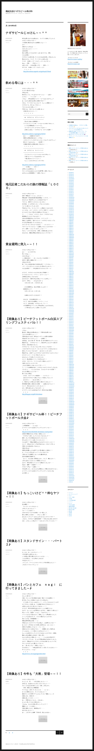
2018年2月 (71, 250)
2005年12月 (71, 457)
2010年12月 (71, 364)
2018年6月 (71, 243)
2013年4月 (71, 321)
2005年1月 (71, 474)
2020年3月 (71, 211)
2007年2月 (71, 435)
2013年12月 (71, 308)
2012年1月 (71, 344)
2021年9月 (71, 186)
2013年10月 (71, 311)
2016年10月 (71, 273)
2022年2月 (71, 182)
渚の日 (70, 514)
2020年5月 (71, 208)
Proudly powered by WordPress (27, 744)
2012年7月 (71, 335)
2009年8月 (71, 389)
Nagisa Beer (73, 152)
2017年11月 (71, 254)
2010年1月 (71, 381)
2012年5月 (71, 338)
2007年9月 (71, 424)
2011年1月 (71, 363)
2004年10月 (71, 479)
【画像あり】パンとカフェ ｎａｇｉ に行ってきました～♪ (34, 586)
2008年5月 (71, 412)
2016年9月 (71, 274)
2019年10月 (71, 219)
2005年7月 (71, 465)
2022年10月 (71, 178)
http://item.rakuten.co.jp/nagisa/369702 (33, 164)
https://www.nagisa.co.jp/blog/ (75, 59)
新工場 (70, 511)
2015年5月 (71, 282)
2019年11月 (71, 217)
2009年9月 (71, 387)
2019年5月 (71, 226)
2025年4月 (71, 174)
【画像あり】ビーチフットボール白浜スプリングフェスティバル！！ (34, 320)
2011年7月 (71, 353)
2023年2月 (71, 177)
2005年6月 (71, 466)
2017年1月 (71, 270)
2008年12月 (71, 401)
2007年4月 (71, 432)
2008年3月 (71, 415)
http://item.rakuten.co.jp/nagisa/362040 (34, 134)
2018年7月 (71, 242)
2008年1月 (71, 418)
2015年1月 (71, 288)
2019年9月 (71, 220)
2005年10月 (71, 460)
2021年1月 (71, 195)
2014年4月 (71, 302)
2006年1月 (71, 455)
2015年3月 (71, 285)
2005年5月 (71, 468)
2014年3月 (71, 304)
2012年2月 (71, 342)
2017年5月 (71, 264)
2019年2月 (71, 231)
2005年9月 (71, 462)
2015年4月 (71, 284)
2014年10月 (71, 293)
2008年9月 (71, 406)
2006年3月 (71, 452)
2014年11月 (71, 291)
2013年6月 (71, 318)
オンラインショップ (73, 494)
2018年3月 (71, 248)
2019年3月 (71, 230)
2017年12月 (71, 253)
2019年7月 (71, 223)
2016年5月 (71, 279)
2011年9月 (71, 350)
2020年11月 (71, 199)
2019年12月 (71, 216)
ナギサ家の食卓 (72, 500)
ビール (7, 90)
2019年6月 (71, 225)
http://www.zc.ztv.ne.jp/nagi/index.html (33, 653)
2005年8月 (71, 463)
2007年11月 (71, 421)
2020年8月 (71, 203)
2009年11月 (71, 384)
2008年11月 (71, 403)
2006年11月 (71, 440)
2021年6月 (71, 189)
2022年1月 (71, 183)
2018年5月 (71, 245)
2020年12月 (71, 197)
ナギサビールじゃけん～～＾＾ (26, 32)
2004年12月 (71, 475)
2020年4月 (71, 209)
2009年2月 (71, 398)
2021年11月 (71, 185)
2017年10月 (71, 256)
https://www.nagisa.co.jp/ (74, 64)
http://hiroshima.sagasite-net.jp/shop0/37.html (37, 71)
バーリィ (7, 552)
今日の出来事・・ (73, 505)
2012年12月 (71, 327)
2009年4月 (71, 395)
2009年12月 (71, 383)
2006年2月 (71, 454)
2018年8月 (71, 240)
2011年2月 (71, 361)
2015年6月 (71, 281)
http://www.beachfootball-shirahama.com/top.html (37, 431)
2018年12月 (71, 234)
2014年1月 (71, 307)
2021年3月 (71, 194)
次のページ (61, 734)
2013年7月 (71, 316)
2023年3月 (71, 175)
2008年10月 (71, 404)
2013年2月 (71, 324)
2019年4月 (71, 228)
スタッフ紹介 (72, 497)
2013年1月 (71, 325)
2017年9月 (71, 257)
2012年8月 (71, 333)
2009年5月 (71, 393)
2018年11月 (71, 236)
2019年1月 (71, 233)
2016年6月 (71, 277)
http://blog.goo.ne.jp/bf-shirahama (32, 394)
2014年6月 (71, 299)
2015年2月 (71, 287)
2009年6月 (71, 392)
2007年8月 (71, 426)
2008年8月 (71, 407)
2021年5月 (71, 191)
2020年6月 (71, 206)
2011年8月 (71, 352)
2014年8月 (71, 296)
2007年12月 (71, 420)
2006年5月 (71, 449)
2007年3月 (71, 434)
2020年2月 (71, 213)
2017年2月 (71, 268)
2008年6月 (71, 410)
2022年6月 (71, 180)
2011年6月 (71, 355)
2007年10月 (71, 423)
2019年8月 (71, 222)
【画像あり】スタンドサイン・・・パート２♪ (34, 542)
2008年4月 (71, 414)
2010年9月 (71, 369)
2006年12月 (71, 438)
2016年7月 (71, 276)
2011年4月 (71, 358)
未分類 (7, 681)
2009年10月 (71, 386)
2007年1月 (71, 437)
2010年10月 (71, 367)
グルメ (7, 596)
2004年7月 (71, 480)
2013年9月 (71, 313)
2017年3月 (71, 267)
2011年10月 (71, 349)
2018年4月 (71, 247)
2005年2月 (71, 472)
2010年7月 (71, 372)
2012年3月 (71, 341)
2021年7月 (71, 188)
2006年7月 (71, 446)
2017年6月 (71, 262)
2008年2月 (71, 417)
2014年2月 (71, 305)
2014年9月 (71, 294)
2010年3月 (71, 378)
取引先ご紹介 (8, 40)
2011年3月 (71, 359)
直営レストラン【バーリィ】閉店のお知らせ (78, 148)
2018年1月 (71, 251)
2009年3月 (71, 397)
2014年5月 (71, 301)
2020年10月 (71, 200)
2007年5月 (71, 431)
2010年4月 (71, 376)
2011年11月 (71, 347)
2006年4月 (71, 451)
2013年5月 (71, 319)
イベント (71, 492)
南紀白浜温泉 (72, 506)
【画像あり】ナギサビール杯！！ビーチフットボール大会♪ (34, 416)
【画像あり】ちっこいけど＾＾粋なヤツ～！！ (32, 494)
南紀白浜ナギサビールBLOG (19, 11)
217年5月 (71, 482)
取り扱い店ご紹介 (73, 508)
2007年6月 (71, 429)
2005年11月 (71, 458)
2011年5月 (71, 356)
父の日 (70, 515)
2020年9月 (71, 202)
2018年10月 (71, 237)
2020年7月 (71, 205)
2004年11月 (71, 477)
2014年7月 (71, 298)
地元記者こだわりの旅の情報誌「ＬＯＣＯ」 (32, 186)
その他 (70, 498)
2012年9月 (71, 332)
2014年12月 (71, 290)
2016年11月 (71, 271)
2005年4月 (71, 469)
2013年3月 (71, 322)
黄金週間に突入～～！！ (22, 244)
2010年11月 (71, 366)
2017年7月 (71, 260)
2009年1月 (71, 400)
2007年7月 (71, 427)
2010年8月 (71, 370)
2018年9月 (71, 239)
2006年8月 (71, 445)
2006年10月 (71, 441)
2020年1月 (71, 214)
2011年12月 (71, 346)
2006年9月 (71, 443)
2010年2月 (71, 380)
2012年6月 (71, 336)
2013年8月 (71, 315)
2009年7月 (71, 390)
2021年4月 (71, 192)
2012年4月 (71, 339)
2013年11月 (71, 310)
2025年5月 (71, 172)
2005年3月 (71, 471)
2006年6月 (71, 448)
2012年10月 (71, 330)
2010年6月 (71, 373)
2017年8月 (71, 259)
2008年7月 (71, 409)
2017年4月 (71, 265)
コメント (7, 42)
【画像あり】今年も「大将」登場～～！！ (34, 673)
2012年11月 (71, 329)
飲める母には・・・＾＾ (22, 82)
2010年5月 (71, 375)
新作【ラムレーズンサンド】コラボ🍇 (77, 134)
